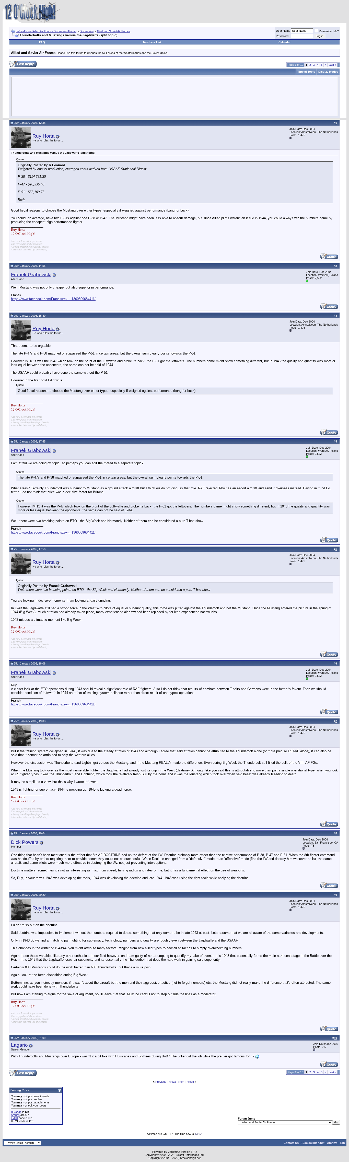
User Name (283, 30)
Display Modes (328, 71)
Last (332, 64)
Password (282, 36)
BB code (16, 1111)
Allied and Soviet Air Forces (113, 31)
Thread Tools (306, 71)
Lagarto (19, 1045)
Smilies (15, 1114)
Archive (332, 1142)
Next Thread (186, 1081)
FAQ (42, 42)
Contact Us (291, 1142)
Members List (152, 42)
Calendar (284, 42)
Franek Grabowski (31, 274)
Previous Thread (165, 1081)
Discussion (87, 31)
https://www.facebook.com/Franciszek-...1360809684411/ (53, 299)
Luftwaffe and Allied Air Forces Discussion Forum (46, 31)
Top (342, 1142)
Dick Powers (25, 842)
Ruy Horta (43, 136)
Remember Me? (329, 31)
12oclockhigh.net (312, 1142)
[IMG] (14, 1118)
